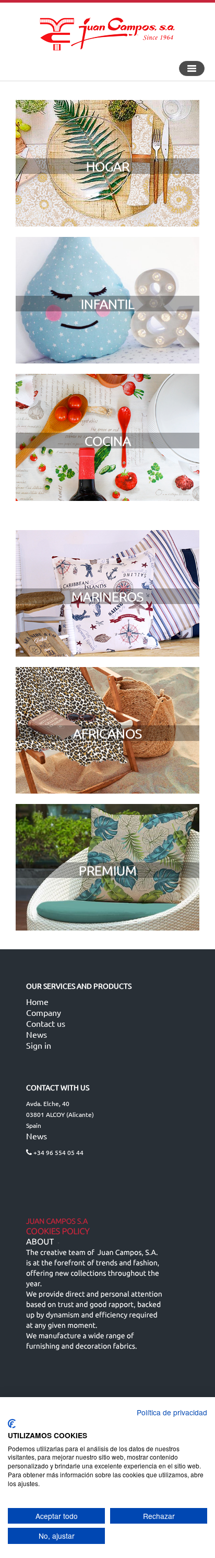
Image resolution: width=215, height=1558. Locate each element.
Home (37, 1001)
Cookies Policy (58, 1231)
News (36, 1034)
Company (43, 1012)
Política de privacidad (172, 1412)
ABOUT (40, 1242)
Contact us (45, 1023)
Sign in (38, 1045)
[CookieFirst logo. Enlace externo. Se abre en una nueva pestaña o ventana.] (12, 1423)
